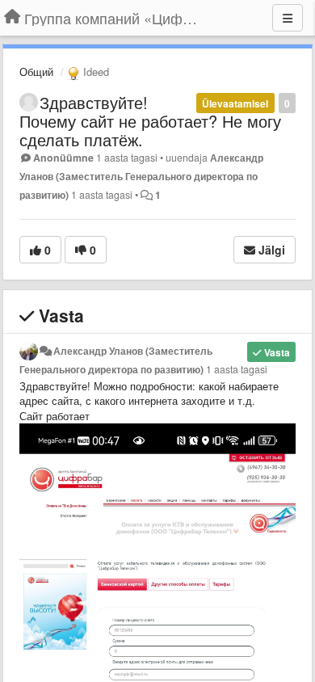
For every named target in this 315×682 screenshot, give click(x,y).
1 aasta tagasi (236, 369)
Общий (36, 71)
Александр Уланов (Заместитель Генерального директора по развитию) (141, 176)
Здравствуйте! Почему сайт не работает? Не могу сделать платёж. (150, 121)
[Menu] (287, 18)
